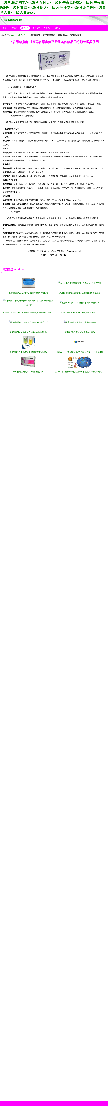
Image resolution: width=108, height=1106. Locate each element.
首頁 (4, 28)
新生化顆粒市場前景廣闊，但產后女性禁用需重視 (79, 293)
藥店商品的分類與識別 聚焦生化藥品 (80, 332)
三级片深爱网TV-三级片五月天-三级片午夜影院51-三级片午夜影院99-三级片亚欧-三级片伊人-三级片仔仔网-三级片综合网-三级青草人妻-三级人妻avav (53, 7)
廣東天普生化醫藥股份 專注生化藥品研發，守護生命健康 (79, 352)
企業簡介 (14, 28)
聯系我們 (36, 28)
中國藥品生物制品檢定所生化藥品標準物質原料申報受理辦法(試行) (30, 312)
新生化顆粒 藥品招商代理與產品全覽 (28, 372)
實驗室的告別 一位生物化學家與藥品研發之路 (79, 312)
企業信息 (47, 28)
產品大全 (25, 28)
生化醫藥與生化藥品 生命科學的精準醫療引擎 (28, 332)
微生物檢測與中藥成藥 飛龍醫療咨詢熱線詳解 (28, 352)
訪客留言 (58, 28)
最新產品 (8, 269)
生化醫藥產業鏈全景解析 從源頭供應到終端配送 (28, 293)
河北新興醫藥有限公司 (11, 20)
